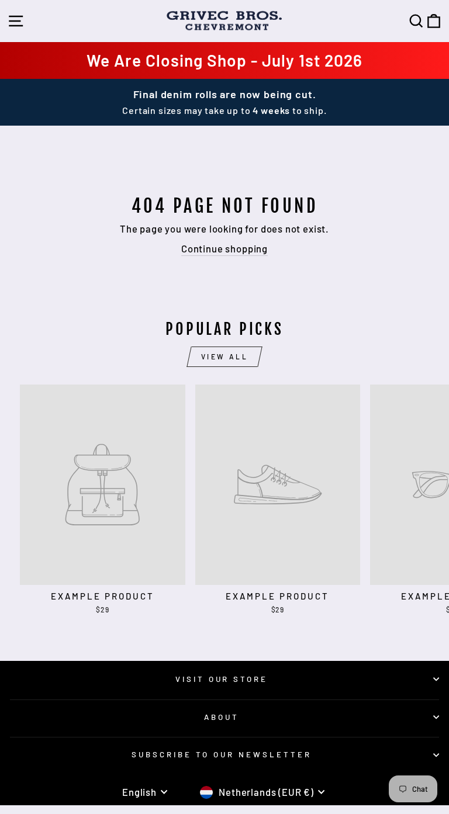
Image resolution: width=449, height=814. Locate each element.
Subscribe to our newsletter (221, 754)
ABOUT (221, 717)
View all (224, 356)
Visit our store (221, 679)
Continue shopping (224, 248)
